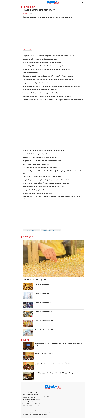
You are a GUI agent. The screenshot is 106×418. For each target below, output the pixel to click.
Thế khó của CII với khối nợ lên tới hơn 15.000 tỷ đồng (40, 157)
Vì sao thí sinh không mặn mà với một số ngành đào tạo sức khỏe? (43, 150)
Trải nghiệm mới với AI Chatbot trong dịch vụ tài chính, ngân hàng (43, 186)
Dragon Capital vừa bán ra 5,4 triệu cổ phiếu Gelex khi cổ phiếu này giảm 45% (47, 96)
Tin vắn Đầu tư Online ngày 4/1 (43, 302)
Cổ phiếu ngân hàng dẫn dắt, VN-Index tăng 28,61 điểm (40, 89)
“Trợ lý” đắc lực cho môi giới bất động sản (36, 164)
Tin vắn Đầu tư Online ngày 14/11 (44, 311)
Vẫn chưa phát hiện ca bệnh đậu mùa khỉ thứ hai (38, 193)
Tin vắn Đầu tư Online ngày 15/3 (43, 284)
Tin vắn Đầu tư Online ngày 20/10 (44, 330)
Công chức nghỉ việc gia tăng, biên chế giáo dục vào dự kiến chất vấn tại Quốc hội (48, 56)
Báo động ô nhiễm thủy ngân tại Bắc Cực (35, 190)
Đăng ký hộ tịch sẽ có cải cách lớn (44, 353)
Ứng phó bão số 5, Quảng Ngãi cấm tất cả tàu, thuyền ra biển (42, 176)
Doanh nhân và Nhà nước (30, 73)
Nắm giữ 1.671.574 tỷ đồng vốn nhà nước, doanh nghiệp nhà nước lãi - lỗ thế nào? (48, 79)
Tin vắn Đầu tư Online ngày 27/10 (44, 321)
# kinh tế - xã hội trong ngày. (54, 230)
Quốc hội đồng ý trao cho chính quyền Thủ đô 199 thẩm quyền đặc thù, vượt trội (56, 373)
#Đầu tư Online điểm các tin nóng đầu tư (31, 230)
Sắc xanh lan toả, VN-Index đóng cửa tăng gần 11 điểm (40, 59)
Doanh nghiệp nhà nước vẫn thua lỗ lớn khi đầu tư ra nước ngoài (43, 66)
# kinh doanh (44, 230)
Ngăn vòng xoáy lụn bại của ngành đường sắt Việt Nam (40, 167)
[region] (53, 33)
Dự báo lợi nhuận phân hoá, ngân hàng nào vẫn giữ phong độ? (42, 62)
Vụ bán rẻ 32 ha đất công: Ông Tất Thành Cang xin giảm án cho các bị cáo (46, 183)
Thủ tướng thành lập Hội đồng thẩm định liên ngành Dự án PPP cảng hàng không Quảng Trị (51, 86)
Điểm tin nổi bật (29, 7)
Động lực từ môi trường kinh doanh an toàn (36, 83)
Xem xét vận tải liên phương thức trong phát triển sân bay (41, 93)
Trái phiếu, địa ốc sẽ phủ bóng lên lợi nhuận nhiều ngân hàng (42, 161)
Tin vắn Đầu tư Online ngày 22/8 (34, 280)
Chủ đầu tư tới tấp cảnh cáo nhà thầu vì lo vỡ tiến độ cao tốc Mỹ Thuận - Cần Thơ (48, 76)
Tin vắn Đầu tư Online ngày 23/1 (43, 293)
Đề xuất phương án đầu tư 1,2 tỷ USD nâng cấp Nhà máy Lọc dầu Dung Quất (46, 69)
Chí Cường (25, 13)
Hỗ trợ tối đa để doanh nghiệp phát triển (35, 154)
